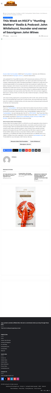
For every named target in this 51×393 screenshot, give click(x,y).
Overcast (36, 116)
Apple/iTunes (20, 116)
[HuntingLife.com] (10, 3)
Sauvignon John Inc (26, 144)
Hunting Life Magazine (6, 342)
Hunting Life (7, 384)
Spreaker (5, 118)
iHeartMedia (26, 116)
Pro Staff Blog (4, 344)
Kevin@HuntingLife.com (8, 375)
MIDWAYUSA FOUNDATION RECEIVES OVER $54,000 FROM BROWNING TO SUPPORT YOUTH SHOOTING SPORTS (41, 176)
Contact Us (3, 357)
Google (31, 116)
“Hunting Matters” (12, 108)
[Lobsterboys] (25, 226)
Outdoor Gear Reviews (6, 340)
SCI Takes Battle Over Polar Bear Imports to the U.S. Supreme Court (9, 175)
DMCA (39, 386)
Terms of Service (37, 388)
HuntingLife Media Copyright (32, 386)
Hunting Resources (5, 346)
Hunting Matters (28, 74)
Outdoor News (4, 359)
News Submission (4, 364)
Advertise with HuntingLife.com (12, 386)
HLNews (7, 36)
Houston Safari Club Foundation (10, 74)
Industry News (4, 362)
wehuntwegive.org (37, 135)
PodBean (40, 116)
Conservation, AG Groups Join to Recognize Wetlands (25, 174)
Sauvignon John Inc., (18, 75)
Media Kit (3, 350)
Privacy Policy (4, 366)
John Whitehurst (35, 141)
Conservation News (11, 13)
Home (5, 13)
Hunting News (4, 348)
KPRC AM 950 (32, 113)
